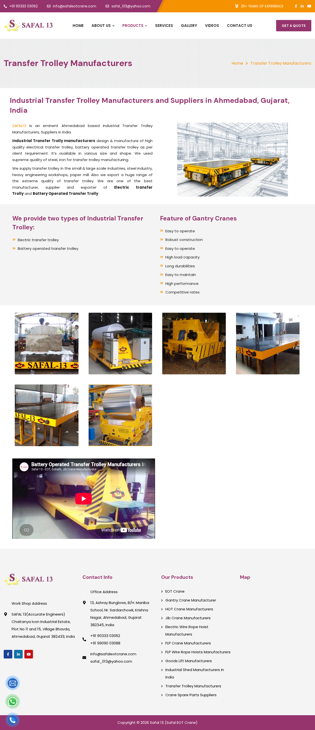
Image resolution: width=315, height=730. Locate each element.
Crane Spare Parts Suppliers (191, 694)
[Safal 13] (28, 25)
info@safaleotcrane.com (113, 654)
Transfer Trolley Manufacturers (193, 686)
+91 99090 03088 (105, 643)
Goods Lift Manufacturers (188, 660)
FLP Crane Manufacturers (188, 643)
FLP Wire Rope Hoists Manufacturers (198, 652)
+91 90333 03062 (105, 635)
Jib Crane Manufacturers (188, 617)
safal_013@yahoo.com (111, 661)
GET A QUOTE (294, 25)
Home (237, 63)
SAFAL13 (19, 125)
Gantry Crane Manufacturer (190, 600)
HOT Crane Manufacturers (189, 609)
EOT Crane (175, 591)
